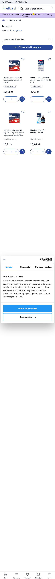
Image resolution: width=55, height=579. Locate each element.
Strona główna (16, 30)
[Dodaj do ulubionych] (23, 59)
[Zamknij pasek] (51, 15)
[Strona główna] (3, 20)
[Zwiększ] (16, 99)
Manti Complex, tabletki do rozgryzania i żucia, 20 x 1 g (40, 79)
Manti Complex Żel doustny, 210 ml (37, 131)
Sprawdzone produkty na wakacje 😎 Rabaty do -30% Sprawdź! (26, 15)
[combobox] (35, 8)
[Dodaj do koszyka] (22, 99)
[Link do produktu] (14, 79)
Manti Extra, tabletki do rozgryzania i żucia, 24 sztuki (12, 79)
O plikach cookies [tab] (43, 267)
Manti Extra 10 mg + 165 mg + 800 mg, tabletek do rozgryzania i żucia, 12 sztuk (13, 132)
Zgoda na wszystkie (27, 308)
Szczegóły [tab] (25, 267)
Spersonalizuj (25, 317)
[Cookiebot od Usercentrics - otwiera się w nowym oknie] (40, 259)
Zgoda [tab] (9, 267)
